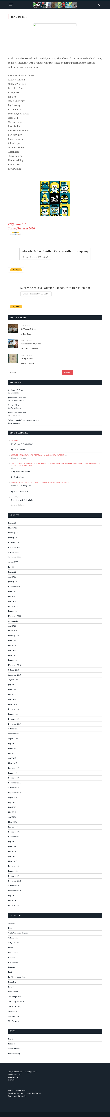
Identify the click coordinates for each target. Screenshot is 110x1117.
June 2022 (12, 572)
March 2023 (12, 528)
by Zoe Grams (26, 334)
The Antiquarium (14, 996)
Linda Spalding (15, 160)
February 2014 (13, 905)
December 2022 (14, 542)
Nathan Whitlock (17, 83)
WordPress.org (14, 1053)
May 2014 (12, 900)
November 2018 (14, 665)
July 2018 (11, 684)
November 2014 (14, 881)
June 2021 (12, 591)
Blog (10, 928)
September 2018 (14, 675)
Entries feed (12, 1044)
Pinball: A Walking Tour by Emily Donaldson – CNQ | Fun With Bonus (40, 482)
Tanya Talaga (15, 155)
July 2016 (11, 802)
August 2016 (13, 797)
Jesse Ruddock (15, 126)
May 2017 (12, 753)
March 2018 (12, 704)
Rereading (12, 982)
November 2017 (14, 724)
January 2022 (13, 581)
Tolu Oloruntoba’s (23, 420)
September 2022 (14, 557)
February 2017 (13, 768)
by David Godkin (18, 449)
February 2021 (13, 606)
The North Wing (14, 1006)
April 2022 (12, 577)
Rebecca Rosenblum (18, 130)
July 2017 (11, 743)
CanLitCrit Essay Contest (18, 933)
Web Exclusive (13, 1021)
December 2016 (14, 778)
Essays (11, 947)
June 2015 (12, 846)
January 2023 (13, 537)
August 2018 (13, 680)
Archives (11, 923)
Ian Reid (12, 96)
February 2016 (13, 827)
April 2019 (12, 650)
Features (11, 957)
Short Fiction (13, 991)
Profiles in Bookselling (17, 977)
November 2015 (14, 836)
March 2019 (12, 655)
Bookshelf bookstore (90, 58)
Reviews (11, 987)
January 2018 (13, 714)
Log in (10, 1039)
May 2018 (12, 694)
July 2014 (11, 895)
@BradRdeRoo (22, 58)
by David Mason (27, 363)
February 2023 (13, 532)
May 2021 (12, 596)
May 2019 (12, 645)
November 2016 (14, 783)
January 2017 (13, 773)
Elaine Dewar (14, 164)
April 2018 (12, 699)
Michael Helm (15, 122)
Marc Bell (13, 117)
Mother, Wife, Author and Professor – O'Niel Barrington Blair (38, 455)
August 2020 (13, 621)
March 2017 (12, 763)
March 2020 (12, 630)
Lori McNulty (15, 134)
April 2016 (12, 817)
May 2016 (12, 812)
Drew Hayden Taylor (18, 113)
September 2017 (14, 734)
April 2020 (12, 626)
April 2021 (12, 601)
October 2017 (13, 729)
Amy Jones (13, 92)
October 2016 (13, 787)
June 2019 (12, 640)
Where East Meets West (17, 412)
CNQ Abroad (13, 938)
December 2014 (14, 876)
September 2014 (14, 890)
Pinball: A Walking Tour (21, 485)
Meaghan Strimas (18, 458)
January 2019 (13, 660)
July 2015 (11, 841)
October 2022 (13, 552)
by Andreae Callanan (29, 349)
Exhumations (13, 952)
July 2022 (11, 567)
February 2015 (13, 866)
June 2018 (12, 689)
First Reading (13, 962)
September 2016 (14, 792)
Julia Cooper (14, 143)
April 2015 (12, 856)
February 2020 (13, 635)
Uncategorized (13, 1011)
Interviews (12, 967)
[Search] (99, 5)
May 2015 (12, 851)
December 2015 (14, 832)
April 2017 (12, 758)
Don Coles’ (21, 444)
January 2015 (13, 871)
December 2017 (14, 719)
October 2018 (13, 670)
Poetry (10, 972)
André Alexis (14, 109)
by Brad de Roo (17, 477)
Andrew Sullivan (16, 79)
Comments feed (14, 1048)
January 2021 (13, 611)
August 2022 (13, 562)
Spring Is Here (27, 358)
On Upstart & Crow (28, 329)
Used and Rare (13, 1016)
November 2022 (14, 547)
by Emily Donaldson (19, 491)
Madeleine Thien (16, 100)
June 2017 (12, 748)
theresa (14, 441)
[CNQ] (55, 4)
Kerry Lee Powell (16, 88)
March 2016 (12, 822)
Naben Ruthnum (16, 147)
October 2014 (13, 885)
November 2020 (14, 616)
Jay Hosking (14, 105)
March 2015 (12, 861)
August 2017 (13, 738)
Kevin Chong (14, 168)
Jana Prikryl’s (31, 344)
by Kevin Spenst (14, 423)
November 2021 (14, 586)
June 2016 (12, 807)
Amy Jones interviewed (20, 471)
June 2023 (12, 523)
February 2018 (13, 709)
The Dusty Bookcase (16, 1001)
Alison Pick (13, 151)
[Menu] (11, 5)
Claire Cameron (16, 139)
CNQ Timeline (13, 942)
